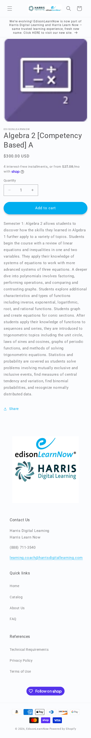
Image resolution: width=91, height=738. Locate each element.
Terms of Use (20, 671)
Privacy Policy (21, 660)
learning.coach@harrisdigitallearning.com (46, 558)
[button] (9, 8)
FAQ (13, 619)
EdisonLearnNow (37, 728)
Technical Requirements (29, 649)
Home (14, 586)
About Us (17, 608)
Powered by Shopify (63, 728)
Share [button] (14, 409)
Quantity (10, 180)
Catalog (16, 597)
